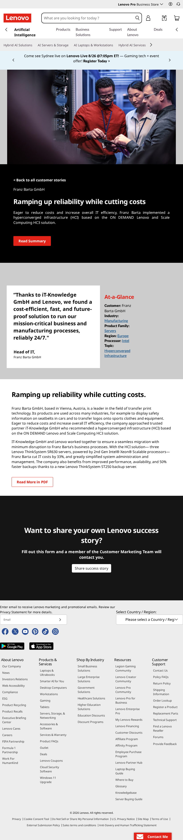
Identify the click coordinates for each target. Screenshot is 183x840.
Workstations (49, 694)
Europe (123, 336)
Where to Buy (124, 780)
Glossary (121, 786)
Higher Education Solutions (89, 707)
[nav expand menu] (6, 29)
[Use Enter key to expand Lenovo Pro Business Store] (161, 4)
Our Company (11, 666)
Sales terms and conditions (79, 825)
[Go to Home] (17, 18)
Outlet (44, 748)
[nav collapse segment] (176, 29)
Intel (125, 341)
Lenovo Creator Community (125, 679)
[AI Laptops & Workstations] (115, 45)
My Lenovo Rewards (128, 720)
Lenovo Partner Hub (128, 763)
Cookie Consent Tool (36, 819)
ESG (4, 698)
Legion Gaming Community (125, 668)
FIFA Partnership (13, 741)
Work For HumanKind (10, 761)
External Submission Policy (43, 825)
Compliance (10, 692)
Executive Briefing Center (14, 720)
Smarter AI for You (52, 681)
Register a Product (165, 707)
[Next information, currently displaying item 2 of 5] (169, 60)
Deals (43, 754)
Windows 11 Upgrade (48, 780)
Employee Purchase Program (128, 754)
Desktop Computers (53, 688)
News (6, 673)
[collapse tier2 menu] (151, 44)
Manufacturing (116, 321)
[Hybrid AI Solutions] (34, 45)
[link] (164, 18)
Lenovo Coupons (51, 761)
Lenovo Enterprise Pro (127, 711)
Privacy (16, 819)
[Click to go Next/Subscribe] (60, 619)
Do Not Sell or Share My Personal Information (80, 819)
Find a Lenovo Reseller (162, 728)
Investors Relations (15, 679)
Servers (110, 331)
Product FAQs (49, 741)
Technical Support (165, 720)
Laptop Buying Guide (125, 771)
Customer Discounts (128, 733)
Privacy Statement (13, 612)
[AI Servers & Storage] (70, 45)
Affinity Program (126, 745)
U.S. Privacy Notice (123, 819)
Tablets (44, 707)
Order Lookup (162, 700)
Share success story (91, 568)
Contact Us (160, 670)
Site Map (143, 819)
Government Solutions (86, 690)
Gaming (45, 700)
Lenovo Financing (127, 726)
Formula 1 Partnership (10, 750)
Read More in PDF (32, 482)
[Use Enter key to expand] (157, 18)
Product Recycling (14, 705)
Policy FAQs (160, 677)
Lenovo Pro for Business (125, 700)
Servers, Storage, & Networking (52, 715)
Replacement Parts (165, 713)
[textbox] (150, 619)
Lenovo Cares (11, 729)
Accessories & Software (49, 726)
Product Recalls (12, 711)
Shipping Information (161, 692)
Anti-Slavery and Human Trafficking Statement (127, 825)
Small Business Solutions (87, 668)
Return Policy (162, 683)
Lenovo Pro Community (123, 690)
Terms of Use (160, 819)
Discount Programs (90, 722)
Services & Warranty (53, 735)
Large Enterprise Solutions (89, 679)
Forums (158, 737)
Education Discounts (91, 715)
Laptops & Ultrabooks (47, 672)
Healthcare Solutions (91, 698)
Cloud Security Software (49, 769)
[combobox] (87, 18)
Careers (7, 735)
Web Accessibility (13, 686)
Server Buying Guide (128, 799)
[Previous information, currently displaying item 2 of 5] (13, 60)
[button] (170, 4)
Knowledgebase (126, 793)
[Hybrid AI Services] (147, 45)
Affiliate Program (126, 739)
